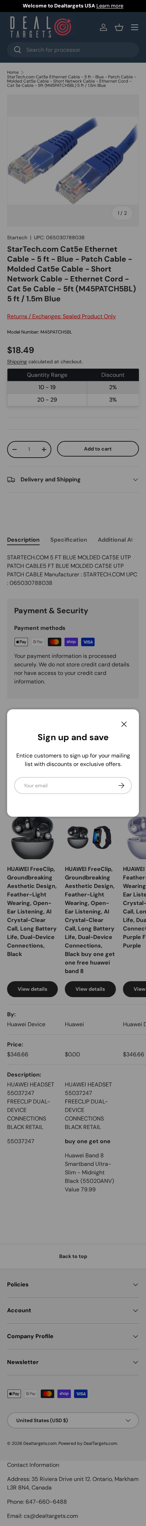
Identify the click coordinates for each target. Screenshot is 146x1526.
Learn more (109, 5)
